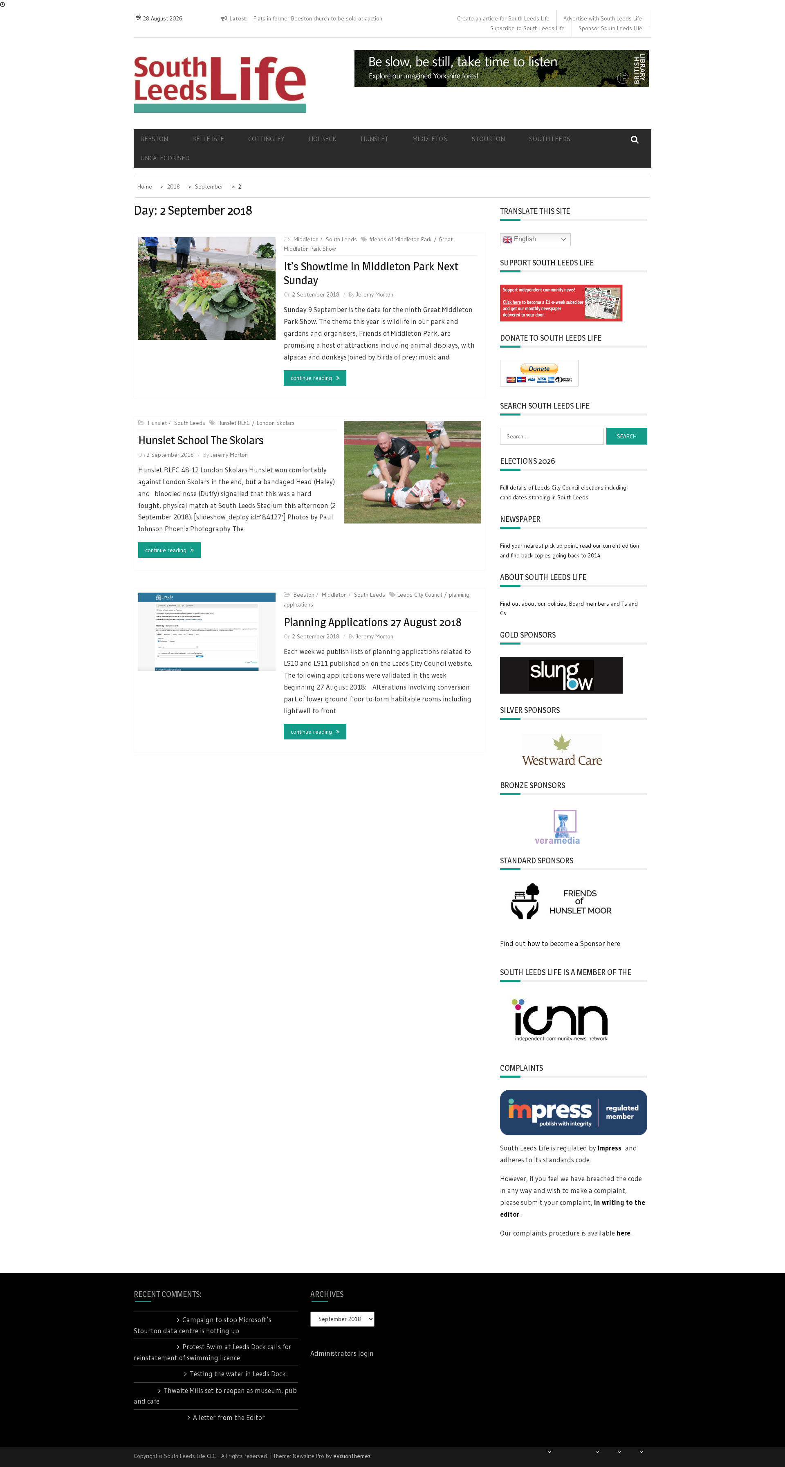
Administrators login (342, 1353)
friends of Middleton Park (400, 239)
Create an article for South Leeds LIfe (503, 18)
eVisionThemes (352, 1456)
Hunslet (374, 139)
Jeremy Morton (374, 294)
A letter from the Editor (229, 1417)
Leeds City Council (419, 594)
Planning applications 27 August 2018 (373, 622)
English (524, 239)
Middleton (430, 139)
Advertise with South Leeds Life (602, 18)
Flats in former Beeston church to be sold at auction (317, 18)
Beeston (154, 139)
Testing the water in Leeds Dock (238, 1373)
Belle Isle (208, 139)
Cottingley (266, 139)
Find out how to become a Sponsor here (560, 943)
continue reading (311, 378)
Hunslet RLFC (234, 423)
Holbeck (322, 139)
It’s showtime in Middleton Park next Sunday (371, 273)
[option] (344, 19)
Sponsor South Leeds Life (610, 28)
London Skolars (276, 423)
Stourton (488, 139)
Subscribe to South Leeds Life (527, 28)
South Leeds (549, 139)
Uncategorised (165, 158)
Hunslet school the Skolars (201, 440)
